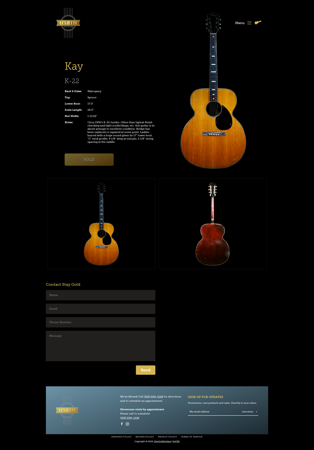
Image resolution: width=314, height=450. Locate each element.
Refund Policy (145, 437)
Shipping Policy (121, 437)
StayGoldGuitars (162, 441)
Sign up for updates (205, 397)
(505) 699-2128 (153, 396)
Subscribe (248, 412)
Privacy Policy (167, 437)
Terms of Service (192, 437)
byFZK (176, 441)
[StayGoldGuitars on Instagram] (127, 423)
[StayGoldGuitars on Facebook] (121, 423)
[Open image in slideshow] (213, 90)
